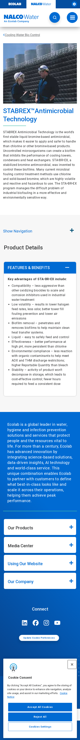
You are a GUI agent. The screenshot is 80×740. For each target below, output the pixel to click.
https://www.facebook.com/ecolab (35, 623)
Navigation (17, 231)
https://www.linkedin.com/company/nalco (25, 623)
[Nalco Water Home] (19, 18)
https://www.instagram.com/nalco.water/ (46, 623)
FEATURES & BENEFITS (29, 267)
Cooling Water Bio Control (22, 35)
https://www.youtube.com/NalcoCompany (57, 623)
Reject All (40, 716)
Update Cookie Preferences (39, 638)
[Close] (72, 664)
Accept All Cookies (40, 707)
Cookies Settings (40, 726)
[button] (54, 17)
